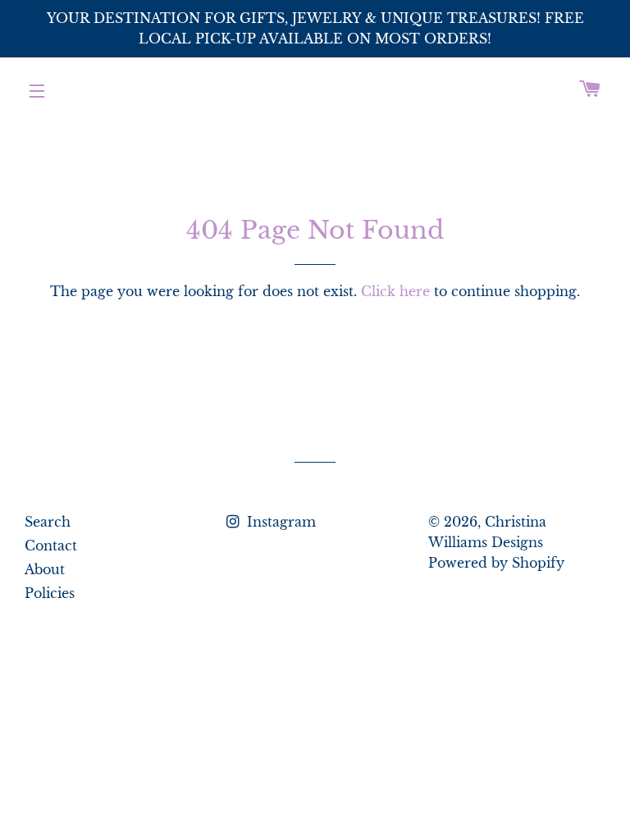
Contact (51, 545)
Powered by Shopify (496, 563)
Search (48, 522)
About (45, 569)
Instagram (279, 522)
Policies (50, 593)
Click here (395, 291)
